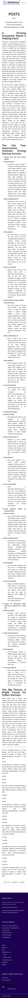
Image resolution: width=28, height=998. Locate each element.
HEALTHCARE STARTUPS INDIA (9, 907)
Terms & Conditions (6, 980)
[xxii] (19, 685)
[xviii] (19, 600)
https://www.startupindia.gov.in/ (16, 274)
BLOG (3, 949)
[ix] (18, 382)
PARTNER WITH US (6, 952)
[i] (21, 65)
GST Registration (5, 930)
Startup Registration (6, 937)
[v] (11, 264)
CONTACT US (5, 962)
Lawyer (4, 954)
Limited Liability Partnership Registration (10, 928)
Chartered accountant (7, 960)
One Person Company (6, 935)
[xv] (9, 535)
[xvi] (17, 559)
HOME (3, 945)
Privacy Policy (5, 977)
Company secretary (7, 957)
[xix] (24, 630)
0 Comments (14, 882)
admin (22, 882)
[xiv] (14, 505)
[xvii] (12, 578)
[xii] (9, 454)
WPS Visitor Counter (12, 988)
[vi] (12, 297)
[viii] (19, 357)
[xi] (21, 434)
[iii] (25, 196)
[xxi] (12, 664)
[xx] (18, 646)
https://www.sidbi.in (13, 406)
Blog (14, 18)
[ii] (21, 75)
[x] (19, 408)
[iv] (15, 229)
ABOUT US (4, 947)
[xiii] (9, 481)
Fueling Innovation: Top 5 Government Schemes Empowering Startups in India (14, 24)
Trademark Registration (7, 932)
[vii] (9, 332)
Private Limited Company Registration (10, 925)
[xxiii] (13, 713)
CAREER (4, 964)
